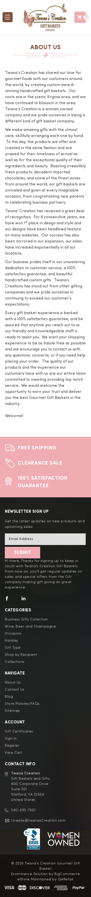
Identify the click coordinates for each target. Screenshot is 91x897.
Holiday (11, 640)
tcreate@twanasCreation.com (38, 820)
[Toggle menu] (8, 17)
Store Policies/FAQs (22, 703)
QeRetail (66, 879)
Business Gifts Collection (26, 619)
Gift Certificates (19, 731)
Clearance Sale (40, 463)
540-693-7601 (23, 810)
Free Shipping (37, 448)
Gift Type (13, 647)
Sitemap (12, 711)
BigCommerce (67, 874)
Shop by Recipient (21, 655)
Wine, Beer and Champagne (30, 626)
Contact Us (14, 689)
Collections (15, 662)
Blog (9, 696)
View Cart (13, 752)
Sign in (11, 738)
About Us (13, 682)
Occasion (13, 633)
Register (12, 745)
